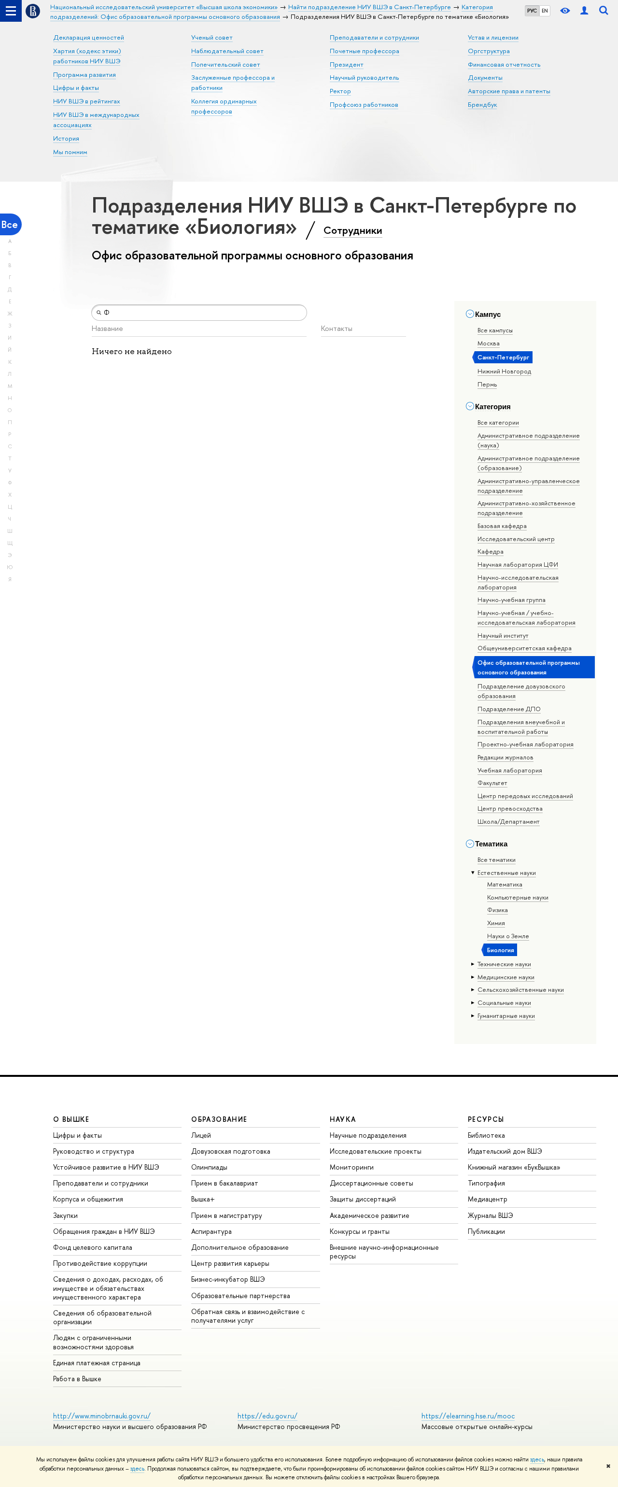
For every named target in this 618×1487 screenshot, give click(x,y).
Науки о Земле (508, 935)
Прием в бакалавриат (224, 1182)
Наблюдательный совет (227, 50)
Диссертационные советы (371, 1182)
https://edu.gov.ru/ (267, 1415)
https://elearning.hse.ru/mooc (468, 1415)
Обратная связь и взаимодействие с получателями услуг (248, 1316)
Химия (496, 922)
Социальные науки (504, 1002)
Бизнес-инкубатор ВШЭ (228, 1279)
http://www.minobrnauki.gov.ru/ (102, 1415)
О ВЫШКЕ (71, 1119)
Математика (504, 884)
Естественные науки (507, 872)
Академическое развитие (369, 1215)
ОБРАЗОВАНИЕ (219, 1119)
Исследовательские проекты (375, 1151)
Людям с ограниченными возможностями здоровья (93, 1342)
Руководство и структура (93, 1151)
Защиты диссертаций (363, 1198)
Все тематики (497, 859)
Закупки (65, 1215)
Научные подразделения (368, 1135)
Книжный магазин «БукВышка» (514, 1167)
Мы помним (70, 151)
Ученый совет (212, 37)
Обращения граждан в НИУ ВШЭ (104, 1231)
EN (545, 10)
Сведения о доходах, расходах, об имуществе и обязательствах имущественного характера (108, 1287)
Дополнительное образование (240, 1247)
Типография (486, 1182)
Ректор (340, 90)
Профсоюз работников (364, 104)
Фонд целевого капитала (92, 1247)
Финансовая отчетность (504, 64)
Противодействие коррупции (100, 1263)
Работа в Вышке (77, 1378)
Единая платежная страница (96, 1362)
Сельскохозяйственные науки (521, 989)
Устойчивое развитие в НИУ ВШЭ (106, 1167)
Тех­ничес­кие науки (504, 963)
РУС (532, 10)
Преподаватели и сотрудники (374, 37)
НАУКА (343, 1119)
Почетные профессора (364, 50)
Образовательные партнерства (240, 1295)
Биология (500, 949)
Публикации (486, 1231)
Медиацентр (487, 1198)
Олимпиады (209, 1167)
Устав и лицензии (493, 37)
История (66, 138)
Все (9, 224)
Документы (485, 77)
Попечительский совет (225, 64)
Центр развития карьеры (230, 1263)
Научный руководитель (364, 77)
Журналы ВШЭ (490, 1215)
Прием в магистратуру (226, 1215)
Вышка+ (203, 1198)
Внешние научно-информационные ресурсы (384, 1251)
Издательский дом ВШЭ (505, 1151)
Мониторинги (352, 1167)
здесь (537, 1459)
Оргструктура (489, 50)
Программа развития (84, 74)
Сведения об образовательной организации (102, 1317)
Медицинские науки (506, 976)
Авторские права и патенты (509, 90)
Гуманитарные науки (506, 1015)
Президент (347, 64)
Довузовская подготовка (230, 1151)
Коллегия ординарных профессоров (224, 106)
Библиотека (486, 1135)
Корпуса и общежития (88, 1198)
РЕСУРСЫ (486, 1119)
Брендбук (482, 104)
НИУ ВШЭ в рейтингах (86, 101)
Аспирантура (211, 1231)
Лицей (201, 1135)
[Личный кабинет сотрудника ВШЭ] (584, 11)
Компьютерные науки (517, 897)
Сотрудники (352, 230)
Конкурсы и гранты (360, 1231)
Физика (497, 909)
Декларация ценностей (88, 37)
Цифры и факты (76, 87)
